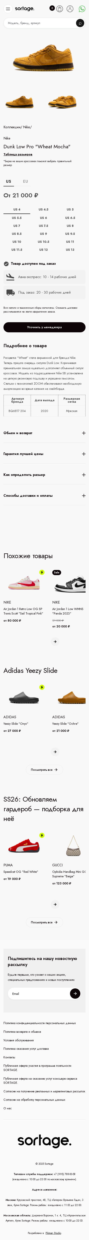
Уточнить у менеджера (44, 327)
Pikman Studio (53, 1233)
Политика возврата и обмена (22, 1032)
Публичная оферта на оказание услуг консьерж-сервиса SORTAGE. (40, 1081)
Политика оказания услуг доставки (26, 1049)
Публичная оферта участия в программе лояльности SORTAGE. (37, 1068)
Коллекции (12, 127)
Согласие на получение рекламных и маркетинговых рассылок (44, 1091)
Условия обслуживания (18, 1040)
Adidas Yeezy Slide (30, 670)
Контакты (9, 1057)
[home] (24, 8)
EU (25, 181)
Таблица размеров (17, 154)
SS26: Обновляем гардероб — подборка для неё (43, 809)
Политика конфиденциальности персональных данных (39, 1023)
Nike (26, 127)
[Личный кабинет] (70, 8)
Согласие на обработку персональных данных (34, 1100)
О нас (7, 1108)
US (8, 181)
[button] (8, 8)
